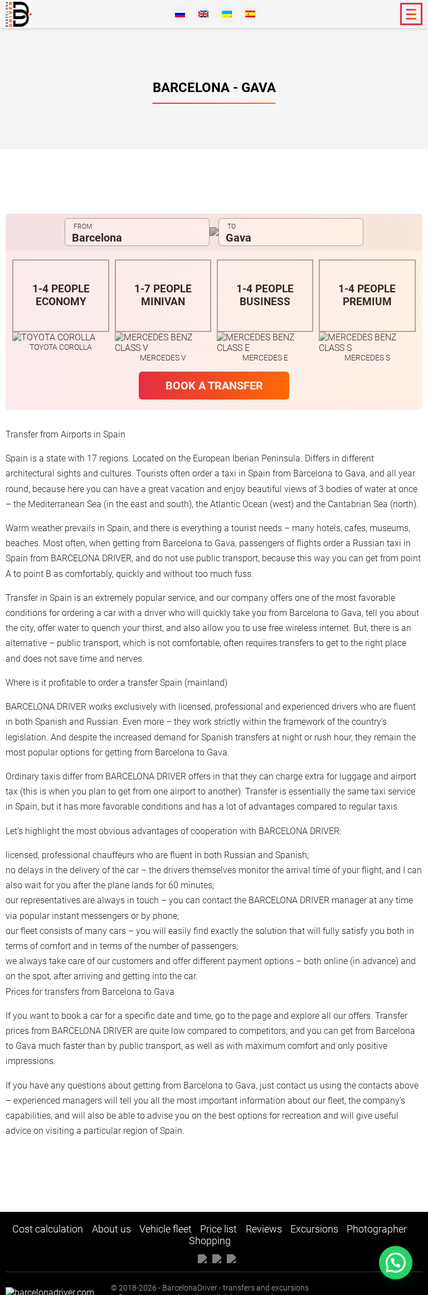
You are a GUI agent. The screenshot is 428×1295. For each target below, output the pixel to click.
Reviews (264, 1229)
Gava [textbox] (238, 237)
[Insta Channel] (231, 1258)
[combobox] (137, 232)
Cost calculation (47, 1229)
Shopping (210, 1240)
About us (111, 1229)
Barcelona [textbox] (97, 237)
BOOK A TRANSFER (214, 385)
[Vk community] (216, 1258)
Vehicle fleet (165, 1229)
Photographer (377, 1229)
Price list (218, 1229)
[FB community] (202, 1258)
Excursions (314, 1229)
